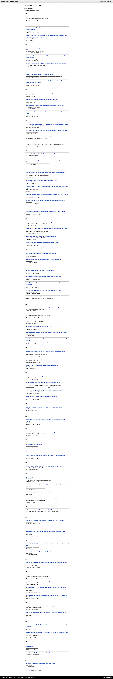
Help (14, 677)
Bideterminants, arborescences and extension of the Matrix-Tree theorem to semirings (45, 520)
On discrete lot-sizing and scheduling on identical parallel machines (41, 236)
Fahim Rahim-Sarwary (30, 511)
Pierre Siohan (42, 607)
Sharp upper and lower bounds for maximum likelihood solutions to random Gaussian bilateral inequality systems (47, 56)
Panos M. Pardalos (41, 385)
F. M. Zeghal (28, 397)
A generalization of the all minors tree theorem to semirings (39, 492)
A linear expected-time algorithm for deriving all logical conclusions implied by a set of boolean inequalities (47, 625)
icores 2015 (28, 191)
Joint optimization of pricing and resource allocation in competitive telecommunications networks (45, 352)
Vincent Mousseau (43, 76)
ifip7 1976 (28, 666)
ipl (26, 617)
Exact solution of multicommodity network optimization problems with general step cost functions (45, 485)
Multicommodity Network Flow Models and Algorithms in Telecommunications (43, 382)
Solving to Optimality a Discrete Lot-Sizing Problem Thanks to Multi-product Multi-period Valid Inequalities (47, 187)
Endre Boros (28, 480)
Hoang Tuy (28, 391)
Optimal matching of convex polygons (34, 574)
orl (26, 310)
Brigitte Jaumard (29, 607)
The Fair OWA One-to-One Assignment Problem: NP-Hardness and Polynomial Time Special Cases (46, 48)
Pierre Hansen (29, 627)
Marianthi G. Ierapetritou (48, 298)
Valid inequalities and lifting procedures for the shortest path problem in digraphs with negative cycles (47, 160)
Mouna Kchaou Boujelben (31, 125)
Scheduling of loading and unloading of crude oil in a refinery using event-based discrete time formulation (47, 339)
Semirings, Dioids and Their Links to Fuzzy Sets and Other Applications (42, 365)
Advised (30, 8)
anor (26, 458)
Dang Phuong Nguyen (44, 100)
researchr (3, 1)
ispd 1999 (28, 502)
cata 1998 (28, 512)
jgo (26, 20)
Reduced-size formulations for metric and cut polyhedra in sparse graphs (42, 99)
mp (26, 598)
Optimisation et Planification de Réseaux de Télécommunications (40, 663)
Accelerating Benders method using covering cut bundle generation (41, 296)
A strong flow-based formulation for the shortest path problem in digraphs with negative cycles (47, 320)
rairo (27, 203)
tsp (26, 609)
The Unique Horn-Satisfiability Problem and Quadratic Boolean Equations (42, 551)
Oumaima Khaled (29, 76)
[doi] (38, 20)
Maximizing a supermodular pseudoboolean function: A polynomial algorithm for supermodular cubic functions (47, 645)
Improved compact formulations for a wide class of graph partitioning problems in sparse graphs (46, 112)
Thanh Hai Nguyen (54, 114)
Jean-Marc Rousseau (37, 582)
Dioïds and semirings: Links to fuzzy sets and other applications (40, 359)
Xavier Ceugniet (58, 76)
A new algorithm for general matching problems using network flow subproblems (44, 581)
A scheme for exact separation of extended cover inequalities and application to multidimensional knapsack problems (43, 443)
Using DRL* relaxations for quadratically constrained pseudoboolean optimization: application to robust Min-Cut (47, 283)
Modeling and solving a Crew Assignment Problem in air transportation (41, 396)
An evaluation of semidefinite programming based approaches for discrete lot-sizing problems (47, 194)
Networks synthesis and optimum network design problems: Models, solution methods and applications (46, 588)
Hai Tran (46, 18)
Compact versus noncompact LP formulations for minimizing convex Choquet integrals (45, 211)
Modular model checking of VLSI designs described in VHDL (39, 509)
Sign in (108, 1)
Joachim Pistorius (29, 467)
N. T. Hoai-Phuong (41, 391)
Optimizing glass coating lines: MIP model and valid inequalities (40, 270)
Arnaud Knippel (35, 433)
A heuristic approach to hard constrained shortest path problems (40, 652)
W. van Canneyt (45, 231)
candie (27, 127)
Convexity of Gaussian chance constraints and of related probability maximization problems (46, 130)
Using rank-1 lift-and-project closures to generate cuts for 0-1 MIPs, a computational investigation (44, 408)
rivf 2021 (27, 40)
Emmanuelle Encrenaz (40, 511)
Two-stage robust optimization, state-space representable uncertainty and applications (45, 200)
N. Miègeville (34, 271)
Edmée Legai (36, 467)
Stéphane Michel (51, 76)
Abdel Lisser (34, 195)
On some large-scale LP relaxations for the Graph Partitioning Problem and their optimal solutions (45, 532)
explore (7, 1)
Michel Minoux (41, 18)
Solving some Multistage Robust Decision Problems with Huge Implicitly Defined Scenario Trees (47, 332)
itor (26, 300)
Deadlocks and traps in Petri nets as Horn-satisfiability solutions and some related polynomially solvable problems (47, 563)
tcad (26, 469)
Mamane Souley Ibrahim (31, 163)
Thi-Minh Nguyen (29, 65)
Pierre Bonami (29, 223)
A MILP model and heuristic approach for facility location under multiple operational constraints (47, 124)
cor (26, 156)
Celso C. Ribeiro (29, 654)
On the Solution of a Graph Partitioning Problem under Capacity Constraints (43, 222)
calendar (12, 1)
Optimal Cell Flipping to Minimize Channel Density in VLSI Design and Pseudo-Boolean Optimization (45, 477)
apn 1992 (28, 548)
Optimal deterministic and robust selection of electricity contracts (40, 16)
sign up (30, 670)
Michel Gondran (29, 360)
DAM (27, 214)
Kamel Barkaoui (29, 547)
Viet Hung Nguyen (34, 18)
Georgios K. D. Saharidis (31, 298)
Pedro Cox (28, 576)
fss (26, 362)
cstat (27, 133)
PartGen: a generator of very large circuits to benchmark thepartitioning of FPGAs (44, 466)
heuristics (28, 435)
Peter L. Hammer (34, 480)
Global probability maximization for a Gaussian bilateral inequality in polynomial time (45, 93)
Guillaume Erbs (37, 354)
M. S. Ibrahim (28, 321)
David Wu (28, 18)
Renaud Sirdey (61, 114)
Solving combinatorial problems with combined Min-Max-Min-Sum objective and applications (46, 595)
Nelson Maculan (39, 163)
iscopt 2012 (28, 225)
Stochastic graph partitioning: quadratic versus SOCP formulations (41, 142)
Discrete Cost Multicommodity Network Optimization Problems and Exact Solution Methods (46, 455)
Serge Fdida (42, 65)
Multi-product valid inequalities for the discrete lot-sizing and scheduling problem (44, 153)
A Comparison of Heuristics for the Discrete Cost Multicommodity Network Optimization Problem (47, 432)
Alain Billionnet (29, 648)
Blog (26, 677)
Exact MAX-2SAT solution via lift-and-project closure (37, 376)
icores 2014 (28, 183)
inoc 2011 (28, 256)
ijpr (26, 85)
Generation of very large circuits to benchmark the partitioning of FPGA (42, 498)
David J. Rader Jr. (49, 480)
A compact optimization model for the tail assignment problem (39, 74)
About (2, 677)
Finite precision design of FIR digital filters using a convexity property (41, 606)
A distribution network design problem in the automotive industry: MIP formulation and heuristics (45, 173)
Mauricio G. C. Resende (32, 385)
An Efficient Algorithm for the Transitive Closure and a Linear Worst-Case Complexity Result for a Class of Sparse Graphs (47, 633)
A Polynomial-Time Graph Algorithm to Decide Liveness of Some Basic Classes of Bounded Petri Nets (47, 544)
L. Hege (33, 231)
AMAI (27, 554)
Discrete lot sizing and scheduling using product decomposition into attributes (43, 313)
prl (26, 578)
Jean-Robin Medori (38, 254)
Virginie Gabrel (29, 433)
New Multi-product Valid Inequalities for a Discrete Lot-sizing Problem (41, 180)
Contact (6, 677)
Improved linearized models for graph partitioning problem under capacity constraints (45, 105)
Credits (10, 677)
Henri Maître (33, 576)
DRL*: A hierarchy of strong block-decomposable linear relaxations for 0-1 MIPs (43, 290)
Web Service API (20, 677)
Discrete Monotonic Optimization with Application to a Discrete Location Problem (44, 390)
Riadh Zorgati (35, 59)
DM (26, 495)
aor (26, 335)
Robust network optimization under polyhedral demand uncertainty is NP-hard (43, 276)
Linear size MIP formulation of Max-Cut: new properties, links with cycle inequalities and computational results (45, 28)
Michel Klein (42, 223)
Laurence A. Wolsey (36, 237)
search (16, 1)
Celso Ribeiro (45, 576)
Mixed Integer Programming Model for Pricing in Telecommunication (41, 253)
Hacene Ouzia (35, 285)
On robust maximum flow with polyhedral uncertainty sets (39, 326)
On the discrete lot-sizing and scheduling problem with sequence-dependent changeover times (47, 307)
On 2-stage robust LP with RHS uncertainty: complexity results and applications (43, 259)
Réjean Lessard (29, 582)
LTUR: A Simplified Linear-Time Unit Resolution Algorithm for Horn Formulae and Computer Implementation (46, 613)
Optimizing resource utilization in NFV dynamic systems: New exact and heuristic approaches (46, 63)
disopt (27, 116)
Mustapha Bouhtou (29, 254)
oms (26, 108)
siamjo (27, 393)
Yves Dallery (47, 271)
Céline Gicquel (40, 125)
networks (27, 102)
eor (26, 77)
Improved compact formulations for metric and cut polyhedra (39, 136)
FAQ (29, 677)
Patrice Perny (40, 51)
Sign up (111, 1)
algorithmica (28, 52)
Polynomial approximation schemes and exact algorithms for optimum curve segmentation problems (46, 420)
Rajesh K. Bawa (55, 511)
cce (26, 343)
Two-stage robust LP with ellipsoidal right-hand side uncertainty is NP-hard (42, 242)
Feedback (33, 677)
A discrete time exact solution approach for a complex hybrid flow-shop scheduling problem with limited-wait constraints (46, 229)
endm (27, 139)
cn (26, 66)
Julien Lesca (28, 51)
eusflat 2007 (28, 368)
